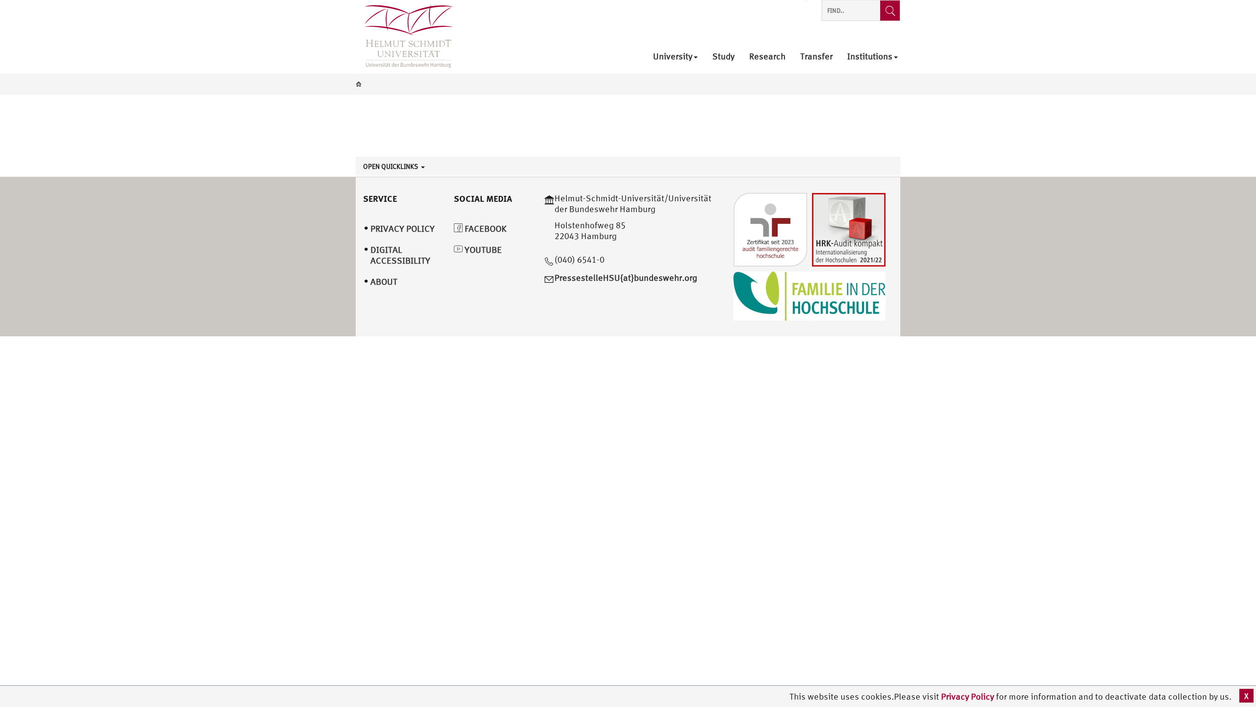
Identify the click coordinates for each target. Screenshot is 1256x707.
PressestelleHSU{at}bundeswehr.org (625, 277)
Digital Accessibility (400, 255)
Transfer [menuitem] (816, 56)
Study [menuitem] (723, 56)
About (383, 281)
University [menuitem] (672, 56)
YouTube (482, 250)
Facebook (484, 228)
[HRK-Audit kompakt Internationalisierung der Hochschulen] (849, 228)
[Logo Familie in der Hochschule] (809, 295)
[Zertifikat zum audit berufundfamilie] (770, 228)
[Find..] (890, 10)
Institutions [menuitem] (869, 56)
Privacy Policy (968, 696)
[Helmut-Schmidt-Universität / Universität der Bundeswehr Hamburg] (404, 37)
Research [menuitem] (767, 56)
